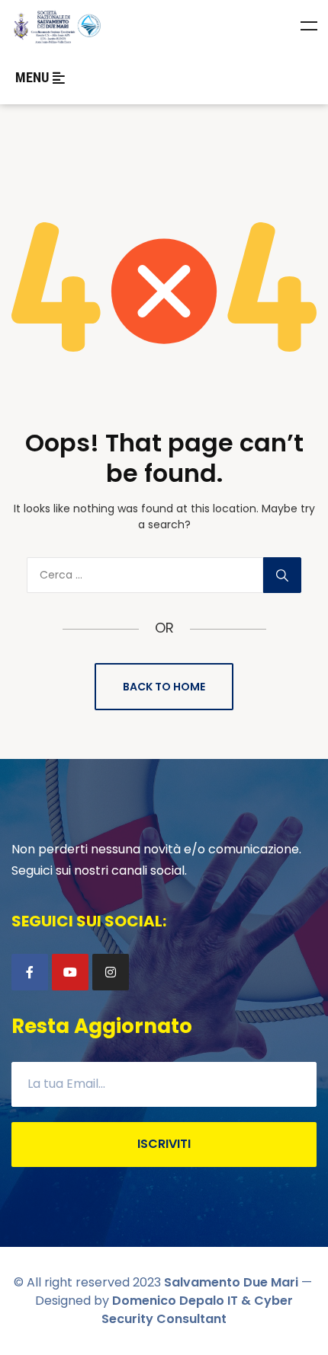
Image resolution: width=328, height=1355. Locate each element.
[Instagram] (110, 972)
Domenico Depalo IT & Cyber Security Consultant (197, 1310)
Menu (309, 26)
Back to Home (164, 686)
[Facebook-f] (29, 972)
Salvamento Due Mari (231, 1282)
